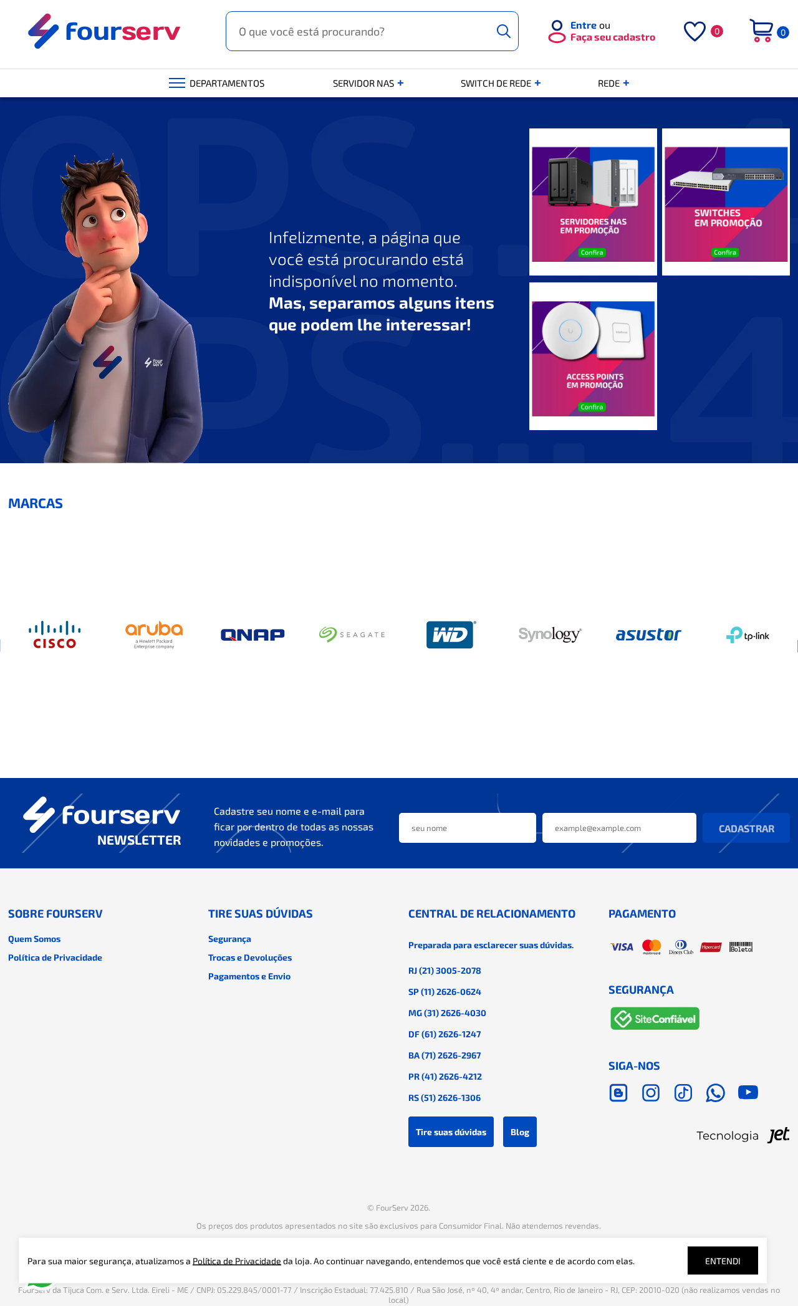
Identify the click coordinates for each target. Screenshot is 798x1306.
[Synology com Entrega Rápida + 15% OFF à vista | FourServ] (549, 635)
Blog (520, 1131)
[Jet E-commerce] (699, 1135)
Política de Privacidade (55, 957)
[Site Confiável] (655, 1021)
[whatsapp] (716, 1093)
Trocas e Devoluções (250, 957)
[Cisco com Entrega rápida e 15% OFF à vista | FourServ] (55, 635)
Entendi (723, 1261)
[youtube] (748, 1093)
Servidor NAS (364, 83)
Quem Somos (34, 938)
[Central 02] (726, 202)
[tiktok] (683, 1093)
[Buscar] (503, 31)
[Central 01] (593, 202)
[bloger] (618, 1093)
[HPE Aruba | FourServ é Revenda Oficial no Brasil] (154, 635)
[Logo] (104, 31)
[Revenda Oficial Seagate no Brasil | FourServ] (352, 635)
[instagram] (651, 1093)
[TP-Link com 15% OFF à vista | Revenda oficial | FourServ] (748, 635)
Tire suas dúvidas (451, 1131)
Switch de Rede (497, 83)
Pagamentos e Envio (249, 976)
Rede (610, 83)
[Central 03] (593, 356)
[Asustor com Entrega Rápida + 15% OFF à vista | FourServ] (649, 635)
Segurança (229, 938)
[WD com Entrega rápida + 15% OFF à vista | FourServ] (450, 635)
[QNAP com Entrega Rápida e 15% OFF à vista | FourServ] (253, 635)
